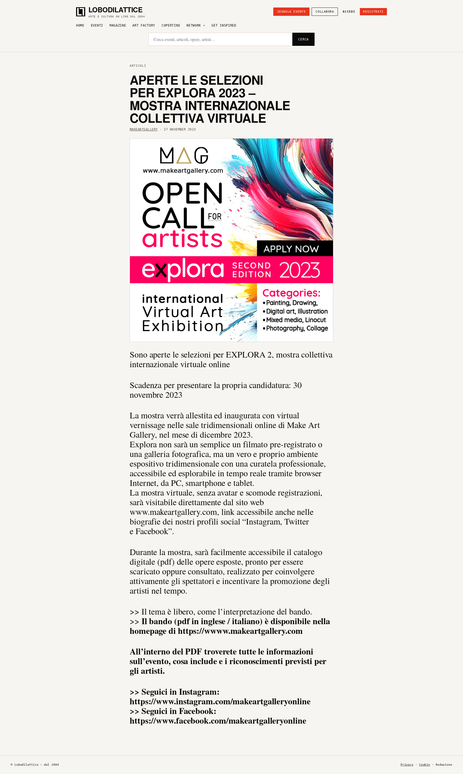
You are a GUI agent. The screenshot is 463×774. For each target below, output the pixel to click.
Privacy (407, 764)
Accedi (349, 11)
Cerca (303, 39)
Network (193, 25)
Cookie (424, 764)
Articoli (138, 66)
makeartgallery (144, 129)
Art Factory (143, 25)
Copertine (171, 25)
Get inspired (223, 25)
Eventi (97, 25)
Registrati (373, 11)
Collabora (325, 11)
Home (80, 25)
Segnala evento (291, 11)
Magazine (118, 25)
